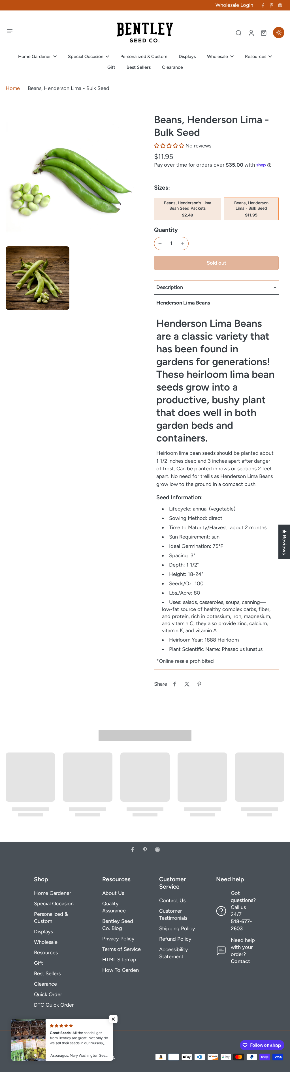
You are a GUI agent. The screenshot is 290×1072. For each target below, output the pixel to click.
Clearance (45, 984)
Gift (38, 963)
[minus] (160, 243)
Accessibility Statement (173, 953)
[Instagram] (280, 5)
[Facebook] (263, 5)
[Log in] (251, 32)
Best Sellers (47, 973)
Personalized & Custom (51, 917)
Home (13, 88)
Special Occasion (54, 904)
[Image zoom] (71, 178)
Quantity (166, 229)
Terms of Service (121, 949)
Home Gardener (52, 893)
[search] (238, 32)
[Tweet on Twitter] (187, 684)
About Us (113, 893)
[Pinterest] (271, 5)
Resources (46, 952)
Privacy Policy (118, 939)
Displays (43, 932)
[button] (169, 146)
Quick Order (48, 994)
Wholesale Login (234, 5)
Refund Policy (175, 939)
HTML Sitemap (119, 960)
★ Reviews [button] (284, 542)
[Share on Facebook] (174, 684)
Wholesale (45, 942)
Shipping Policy (177, 928)
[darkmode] (278, 32)
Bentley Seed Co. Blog (117, 924)
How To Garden (120, 970)
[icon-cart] (263, 32)
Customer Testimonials (173, 914)
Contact (240, 961)
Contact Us (172, 900)
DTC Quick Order (54, 1005)
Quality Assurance (114, 907)
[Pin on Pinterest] (199, 684)
